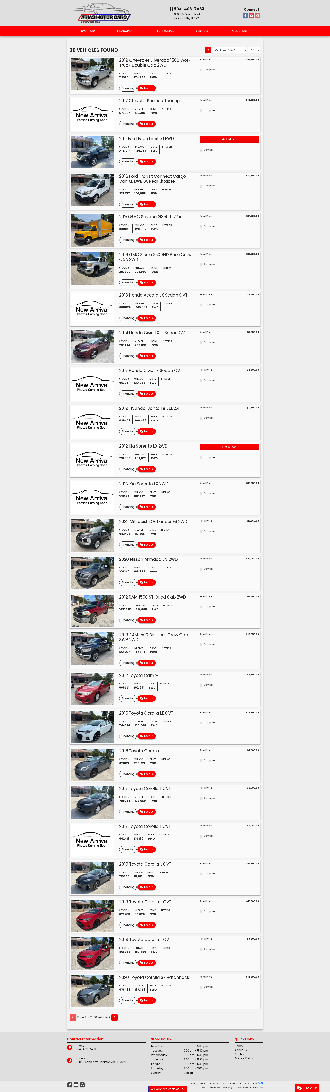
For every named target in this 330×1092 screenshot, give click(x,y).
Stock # (124, 73)
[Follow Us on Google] (257, 15)
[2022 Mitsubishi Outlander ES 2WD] (92, 535)
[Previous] (73, 1017)
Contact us (242, 1054)
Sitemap (233, 1083)
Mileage (138, 73)
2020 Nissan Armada (148, 559)
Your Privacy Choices (247, 1083)
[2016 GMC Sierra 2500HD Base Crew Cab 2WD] (92, 268)
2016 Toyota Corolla (146, 713)
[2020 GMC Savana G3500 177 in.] (92, 230)
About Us (241, 1050)
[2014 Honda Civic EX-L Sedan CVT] (92, 346)
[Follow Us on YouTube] (251, 15)
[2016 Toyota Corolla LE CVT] (92, 727)
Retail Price (206, 59)
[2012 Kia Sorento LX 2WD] (92, 460)
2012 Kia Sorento (143, 446)
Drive (153, 73)
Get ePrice (229, 139)
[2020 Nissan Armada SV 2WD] (92, 573)
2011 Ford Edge (146, 138)
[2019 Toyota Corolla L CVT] (92, 878)
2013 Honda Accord (153, 295)
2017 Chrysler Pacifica (149, 101)
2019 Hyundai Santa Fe (149, 408)
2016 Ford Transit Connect (152, 178)
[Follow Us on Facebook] (245, 15)
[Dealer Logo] (100, 13)
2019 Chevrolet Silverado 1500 (155, 62)
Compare (209, 69)
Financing (128, 88)
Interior (166, 73)
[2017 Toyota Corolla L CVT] (92, 802)
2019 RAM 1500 (153, 637)
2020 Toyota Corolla (154, 977)
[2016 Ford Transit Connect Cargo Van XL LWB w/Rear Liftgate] (92, 190)
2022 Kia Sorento (143, 484)
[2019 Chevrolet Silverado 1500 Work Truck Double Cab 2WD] (92, 74)
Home (239, 1046)
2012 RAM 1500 (152, 597)
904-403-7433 (188, 9)
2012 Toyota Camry (140, 675)
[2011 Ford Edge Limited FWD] (92, 152)
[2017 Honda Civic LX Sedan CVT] (92, 384)
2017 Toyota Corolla (145, 788)
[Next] (114, 1017)
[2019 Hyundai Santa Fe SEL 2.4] (92, 422)
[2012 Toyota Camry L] (92, 689)
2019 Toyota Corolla (145, 864)
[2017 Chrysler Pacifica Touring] (92, 114)
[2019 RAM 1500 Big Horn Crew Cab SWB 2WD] (92, 648)
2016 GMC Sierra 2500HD (155, 257)
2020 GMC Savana (151, 217)
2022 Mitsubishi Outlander (153, 521)
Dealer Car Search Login (201, 1083)
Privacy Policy (244, 1058)
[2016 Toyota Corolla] (92, 765)
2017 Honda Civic (150, 370)
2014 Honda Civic (153, 333)
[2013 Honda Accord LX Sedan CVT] (92, 309)
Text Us (148, 88)
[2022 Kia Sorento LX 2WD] (92, 497)
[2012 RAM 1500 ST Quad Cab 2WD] (92, 611)
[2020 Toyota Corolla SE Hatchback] (92, 991)
